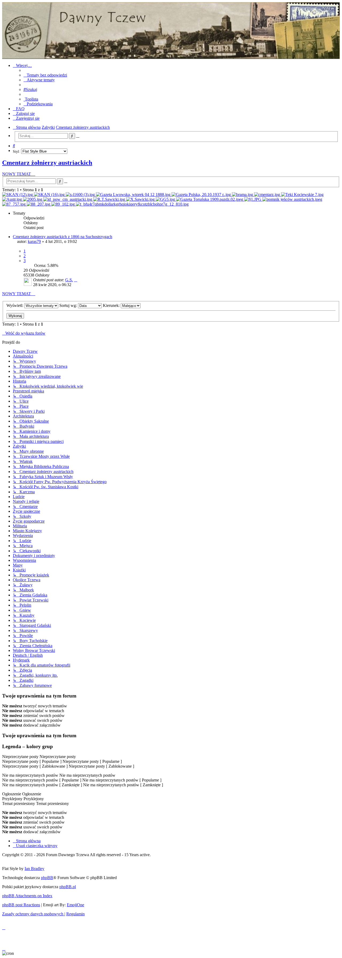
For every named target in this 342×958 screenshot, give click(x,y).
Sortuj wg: (68, 305)
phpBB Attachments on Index (27, 895)
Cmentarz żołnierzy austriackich (47, 162)
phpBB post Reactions (21, 905)
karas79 (34, 241)
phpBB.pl (67, 886)
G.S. (69, 280)
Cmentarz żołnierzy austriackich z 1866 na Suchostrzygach (62, 236)
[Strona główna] (171, 30)
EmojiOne (75, 905)
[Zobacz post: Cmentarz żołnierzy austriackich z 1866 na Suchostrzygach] (132, 204)
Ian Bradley (34, 868)
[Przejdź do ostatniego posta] (75, 280)
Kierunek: (112, 305)
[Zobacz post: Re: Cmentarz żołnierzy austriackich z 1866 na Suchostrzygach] (18, 194)
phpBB (47, 877)
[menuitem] (45, 75)
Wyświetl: (15, 305)
